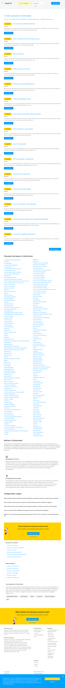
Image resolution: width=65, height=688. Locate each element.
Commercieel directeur (9, 415)
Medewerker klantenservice (39, 365)
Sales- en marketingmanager (39, 402)
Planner (34, 379)
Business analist (7, 379)
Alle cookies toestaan (52, 679)
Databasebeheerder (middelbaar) (40, 263)
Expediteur (35, 305)
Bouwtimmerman (8, 374)
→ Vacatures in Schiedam (12, 545)
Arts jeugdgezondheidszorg (10, 309)
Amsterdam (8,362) (17, 630)
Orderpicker (36, 375)
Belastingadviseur (8, 342)
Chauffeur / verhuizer (8, 399)
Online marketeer (37, 372)
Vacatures (36, 633)
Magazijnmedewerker (38, 353)
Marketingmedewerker (38, 360)
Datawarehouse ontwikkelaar (39, 264)
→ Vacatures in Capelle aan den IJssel (15, 547)
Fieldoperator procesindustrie (40, 312)
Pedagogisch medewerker (39, 377)
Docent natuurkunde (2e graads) (40, 284)
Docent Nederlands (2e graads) (40, 286)
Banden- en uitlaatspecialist (10, 332)
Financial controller (37, 315)
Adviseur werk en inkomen (10, 291)
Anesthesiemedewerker (9, 300)
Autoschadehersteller (9, 326)
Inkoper (34, 340)
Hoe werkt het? (33, 536)
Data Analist (35, 261)
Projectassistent (36, 386)
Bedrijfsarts (6, 337)
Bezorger (6, 356)
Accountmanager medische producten (12, 268)
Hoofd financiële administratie (40, 330)
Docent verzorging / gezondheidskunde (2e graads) (44, 289)
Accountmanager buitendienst (11, 265)
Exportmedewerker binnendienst (40, 308)
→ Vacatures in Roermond (12, 568)
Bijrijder (6, 360)
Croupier (6, 434)
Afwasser (6, 293)
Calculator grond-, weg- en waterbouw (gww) (14, 392)
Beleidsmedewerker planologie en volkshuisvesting (15, 348)
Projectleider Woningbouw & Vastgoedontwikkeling (30, 219)
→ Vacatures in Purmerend (12, 566)
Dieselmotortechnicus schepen (40, 266)
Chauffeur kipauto (8, 402)
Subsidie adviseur (37, 416)
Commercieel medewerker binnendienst (13, 416)
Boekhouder (7, 362)
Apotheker (6, 302)
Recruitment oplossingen (50, 657)
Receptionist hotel (37, 397)
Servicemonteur (36, 412)
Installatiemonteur (37, 342)
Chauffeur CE (7, 401)
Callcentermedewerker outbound (11, 397)
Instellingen (52, 682)
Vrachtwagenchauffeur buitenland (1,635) (13, 650)
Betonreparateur (8, 353)
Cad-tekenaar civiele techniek (10, 386)
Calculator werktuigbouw (9, 394)
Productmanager (37, 384)
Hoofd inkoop (36, 331)
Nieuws (36, 664)
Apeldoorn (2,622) (8, 633)
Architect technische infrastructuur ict (12, 307)
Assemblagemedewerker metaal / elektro (13, 312)
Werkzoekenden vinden (39, 671)
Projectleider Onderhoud (21, 174)
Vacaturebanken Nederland (51, 639)
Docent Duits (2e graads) (38, 275)
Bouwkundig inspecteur (9, 371)
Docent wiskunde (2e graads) (39, 293)
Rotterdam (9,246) (8, 630)
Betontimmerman (8, 355)
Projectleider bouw (37, 388)
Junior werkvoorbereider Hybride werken (27, 114)
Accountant (6, 261)
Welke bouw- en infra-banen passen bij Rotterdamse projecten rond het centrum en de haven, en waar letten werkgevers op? (32, 515)
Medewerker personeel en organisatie (41, 367)
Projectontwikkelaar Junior (22, 99)
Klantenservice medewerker (39, 346)
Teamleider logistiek (37, 421)
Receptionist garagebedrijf (39, 395)
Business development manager (11, 383)
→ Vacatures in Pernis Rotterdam (14, 552)
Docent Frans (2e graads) (38, 279)
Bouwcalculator (7, 365)
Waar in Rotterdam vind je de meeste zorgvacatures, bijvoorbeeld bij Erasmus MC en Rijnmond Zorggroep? (32, 502)
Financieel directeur (37, 321)
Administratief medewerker (10, 277)
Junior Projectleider (19, 144)
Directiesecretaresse (37, 268)
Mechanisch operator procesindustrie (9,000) (14, 639)
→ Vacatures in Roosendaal (12, 570)
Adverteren (50, 633)
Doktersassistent (37, 294)
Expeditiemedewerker (38, 307)
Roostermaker (36, 400)
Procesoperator (36, 381)
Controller (6, 432)
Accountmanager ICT (8, 267)
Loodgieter (35, 351)
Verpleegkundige (37, 430)
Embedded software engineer (39, 301)
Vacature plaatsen (52, 646)
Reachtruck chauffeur (37, 391)
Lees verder (8, 33)
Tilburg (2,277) (23, 633)
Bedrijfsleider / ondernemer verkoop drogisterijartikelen (16, 341)
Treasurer (35, 425)
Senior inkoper (36, 411)
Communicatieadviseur (9, 418)
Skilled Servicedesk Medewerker (24, 84)
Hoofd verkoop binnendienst (39, 335)
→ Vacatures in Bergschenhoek (13, 556)
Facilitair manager (37, 310)
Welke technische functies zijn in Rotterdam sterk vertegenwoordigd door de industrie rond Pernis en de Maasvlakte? (32, 506)
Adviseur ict (6, 289)
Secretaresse (36, 409)
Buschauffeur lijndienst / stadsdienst (12, 378)
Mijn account (51, 635)
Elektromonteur (18, 54)
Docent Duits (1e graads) (38, 273)
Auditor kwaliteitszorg (9, 323)
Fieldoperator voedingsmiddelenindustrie (42, 314)
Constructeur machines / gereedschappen (13, 427)
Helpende (35, 328)
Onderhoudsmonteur (38, 370)
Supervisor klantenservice (38, 418)
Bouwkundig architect (9, 369)
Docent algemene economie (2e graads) (42, 270)
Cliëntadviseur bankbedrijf (10, 406)
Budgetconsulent (8, 376)
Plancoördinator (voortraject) (23, 129)
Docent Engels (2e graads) (39, 277)
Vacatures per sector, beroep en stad (39, 630)
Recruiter (35, 398)
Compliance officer (8, 422)
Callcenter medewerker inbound (11, 395)
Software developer (37, 414)
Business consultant (8, 381)
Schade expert (36, 404)
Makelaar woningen (37, 356)
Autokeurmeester (8, 325)
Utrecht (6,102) (25, 630)
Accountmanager (8, 263)
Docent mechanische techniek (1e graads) (42, 280)
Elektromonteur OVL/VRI (21, 69)
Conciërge (6, 423)
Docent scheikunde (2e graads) (40, 287)
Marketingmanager (37, 358)
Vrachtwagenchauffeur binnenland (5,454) (13, 642)
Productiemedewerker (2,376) (24, 648)
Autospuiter (6, 328)
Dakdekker (35, 259)
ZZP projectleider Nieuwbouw (23, 159)
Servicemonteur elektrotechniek (24, 24)
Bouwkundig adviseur (9, 367)
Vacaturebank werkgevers (50, 653)
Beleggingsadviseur (8, 344)
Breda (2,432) (16, 633)
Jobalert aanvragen (33, 533)
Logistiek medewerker (38, 349)
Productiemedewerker (38, 383)
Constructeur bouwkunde (9, 425)
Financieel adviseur (37, 319)
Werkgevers (6, 673)
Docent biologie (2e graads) (39, 271)
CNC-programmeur (8, 413)
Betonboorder (7, 351)
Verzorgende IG (36, 434)
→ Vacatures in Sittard (11, 575)
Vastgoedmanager (37, 427)
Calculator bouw (7, 388)
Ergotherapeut (36, 303)
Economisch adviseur (37, 296)
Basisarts (6, 334)
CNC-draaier (7, 408)
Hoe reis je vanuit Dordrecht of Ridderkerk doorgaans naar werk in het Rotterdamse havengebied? (32, 510)
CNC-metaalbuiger (8, 411)
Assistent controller (8, 318)
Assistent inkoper (8, 319)
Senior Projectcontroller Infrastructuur (26, 39)
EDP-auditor (35, 298)
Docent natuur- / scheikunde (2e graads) (42, 282)
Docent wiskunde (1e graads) (39, 291)
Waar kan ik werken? (38, 673)
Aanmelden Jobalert (38, 635)
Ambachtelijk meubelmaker (10, 297)
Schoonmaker (36, 407)
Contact (36, 666)
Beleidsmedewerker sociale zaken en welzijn (14, 349)
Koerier (34, 347)
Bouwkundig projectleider (10, 372)
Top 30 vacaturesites (52, 641)
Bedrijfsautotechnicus (9, 339)
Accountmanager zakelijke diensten (12, 274)
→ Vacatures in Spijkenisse (12, 577)
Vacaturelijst (6, 671)
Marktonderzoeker (37, 361)
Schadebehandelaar (37, 405)
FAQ (35, 636)
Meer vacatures (54, 249)
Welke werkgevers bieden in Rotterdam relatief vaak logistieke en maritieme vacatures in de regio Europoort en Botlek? (32, 498)
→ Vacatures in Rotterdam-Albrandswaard (16, 554)
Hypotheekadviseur (37, 338)
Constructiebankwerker (9, 429)
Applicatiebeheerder (8, 305)
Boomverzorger (7, 363)
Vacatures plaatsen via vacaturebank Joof (52, 630)
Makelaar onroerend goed (39, 354)
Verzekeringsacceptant (38, 432)
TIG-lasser (35, 423)
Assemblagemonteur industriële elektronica (14, 314)
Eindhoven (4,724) (8, 631)
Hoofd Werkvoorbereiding (22, 189)
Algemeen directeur (8, 295)
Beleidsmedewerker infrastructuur (11, 346)
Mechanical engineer (37, 363)
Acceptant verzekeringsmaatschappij (12, 260)
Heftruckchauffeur (37, 326)
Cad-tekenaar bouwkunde (10, 385)
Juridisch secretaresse (38, 344)
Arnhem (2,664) (24, 631)
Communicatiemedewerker (10, 420)
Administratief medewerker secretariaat (13, 279)
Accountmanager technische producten (13, 272)
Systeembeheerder (37, 420)
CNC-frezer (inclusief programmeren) (12, 409)
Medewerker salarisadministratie (40, 368)
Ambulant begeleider (8, 298)
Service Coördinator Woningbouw (24, 204)
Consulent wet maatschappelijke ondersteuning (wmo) (16, 431)
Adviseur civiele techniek (9, 284)
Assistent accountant (8, 316)
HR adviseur (35, 337)
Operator (35, 374)
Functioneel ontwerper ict (38, 324)
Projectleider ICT (36, 390)
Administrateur (7, 275)
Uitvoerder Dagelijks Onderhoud (24, 234)
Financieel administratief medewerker (41, 317)
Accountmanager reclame (10, 270)
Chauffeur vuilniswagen (9, 404)
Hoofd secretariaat (37, 333)
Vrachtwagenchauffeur (38, 435)
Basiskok (6, 335)
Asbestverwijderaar (8, 311)
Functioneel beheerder (38, 323)
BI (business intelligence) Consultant (12, 358)
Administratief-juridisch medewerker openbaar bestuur (16, 281)
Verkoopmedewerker (38, 428)
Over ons (36, 662)
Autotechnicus (7, 330)
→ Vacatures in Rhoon (11, 550)
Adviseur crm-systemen (9, 286)
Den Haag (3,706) (16, 631)
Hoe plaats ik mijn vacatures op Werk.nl (52, 644)
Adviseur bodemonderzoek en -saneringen (13, 282)
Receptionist (36, 393)
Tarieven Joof (51, 636)
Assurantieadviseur (8, 321)
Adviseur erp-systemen (9, 288)
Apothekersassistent (8, 304)
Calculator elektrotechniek (10, 390)
